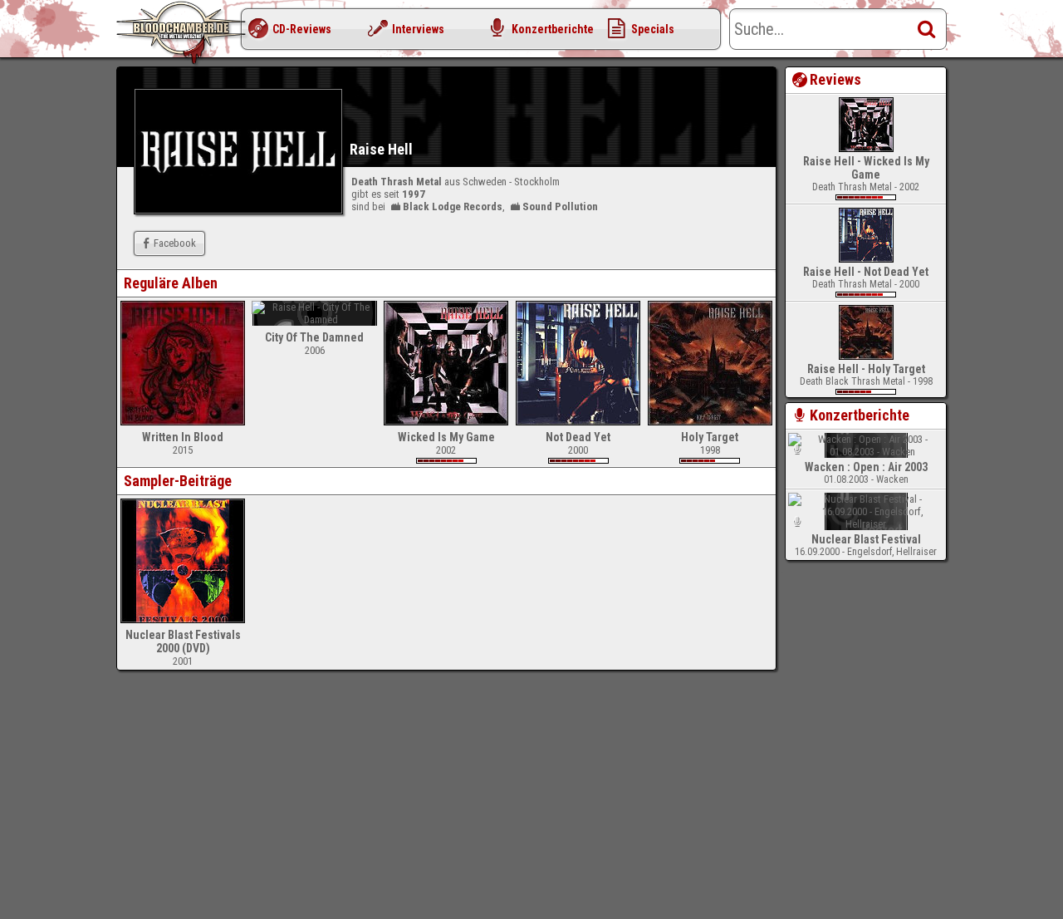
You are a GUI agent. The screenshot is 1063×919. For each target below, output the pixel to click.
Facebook (175, 243)
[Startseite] (182, 33)
